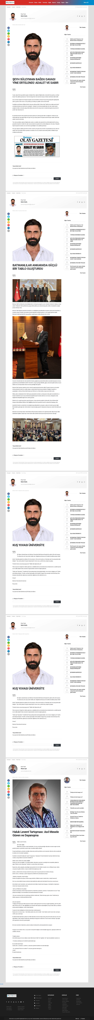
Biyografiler (78, 1001)
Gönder (57, 178)
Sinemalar (64, 1007)
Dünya (35, 2)
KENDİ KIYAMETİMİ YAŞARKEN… (77, 821)
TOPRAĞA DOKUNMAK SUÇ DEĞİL (77, 48)
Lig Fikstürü (64, 1004)
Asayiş (58, 2)
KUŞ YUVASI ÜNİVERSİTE (75, 67)
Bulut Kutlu (18, 7)
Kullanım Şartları (21, 1006)
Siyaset (54, 2)
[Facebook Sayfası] (7, 1001)
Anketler (78, 999)
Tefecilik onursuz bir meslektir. (77, 808)
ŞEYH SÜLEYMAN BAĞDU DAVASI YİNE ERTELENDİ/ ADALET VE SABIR (77, 54)
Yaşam (62, 2)
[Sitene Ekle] (24, 1001)
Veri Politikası (9, 1009)
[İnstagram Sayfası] (12, 1001)
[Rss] (19, 1001)
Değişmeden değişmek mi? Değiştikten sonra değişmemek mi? (77, 827)
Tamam (83, 1018)
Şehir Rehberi (65, 1010)
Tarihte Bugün (65, 1005)
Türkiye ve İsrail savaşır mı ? (76, 792)
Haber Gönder (21, 1009)
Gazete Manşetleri (66, 1012)
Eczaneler (64, 1002)
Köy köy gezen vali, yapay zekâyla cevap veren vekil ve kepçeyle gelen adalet (77, 82)
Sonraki (1, 984)
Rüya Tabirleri (79, 1002)
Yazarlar (13, 7)
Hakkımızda (8, 1006)
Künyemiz (38, 1005)
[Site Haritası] (22, 1001)
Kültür (39, 2)
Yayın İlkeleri (9, 1008)
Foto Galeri (38, 995)
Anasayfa (9, 7)
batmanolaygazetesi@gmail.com (28, 18)
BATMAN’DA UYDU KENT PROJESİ (77, 76)
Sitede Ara (78, 998)
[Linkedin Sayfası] (17, 1001)
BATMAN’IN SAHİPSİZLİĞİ (76, 63)
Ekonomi (31, 2)
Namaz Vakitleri (65, 1001)
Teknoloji (44, 2)
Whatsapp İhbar (21, 1008)
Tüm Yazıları (82, 27)
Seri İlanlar (64, 1008)
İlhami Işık (18, 759)
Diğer (67, 2)
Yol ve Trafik (65, 999)
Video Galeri (38, 998)
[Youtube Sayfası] (14, 1001)
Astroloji (78, 1004)
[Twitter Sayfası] (9, 1001)
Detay (77, 1018)
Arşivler (37, 1003)
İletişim (37, 1008)
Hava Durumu (65, 998)
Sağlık (49, 2)
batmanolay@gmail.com (26, 771)
